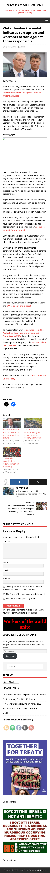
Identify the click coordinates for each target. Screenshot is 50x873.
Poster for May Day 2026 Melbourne (19, 699)
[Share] (19, 482)
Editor (22, 47)
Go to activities (9, 801)
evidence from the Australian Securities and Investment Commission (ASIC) (23, 333)
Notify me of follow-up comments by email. (25, 594)
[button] (46, 20)
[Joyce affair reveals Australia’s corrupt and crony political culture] (12, 423)
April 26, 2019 (10, 47)
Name (5, 562)
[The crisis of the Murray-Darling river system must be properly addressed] (33, 423)
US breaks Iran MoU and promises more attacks (24, 694)
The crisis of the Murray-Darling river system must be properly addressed (33, 433)
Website (6, 578)
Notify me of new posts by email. (21, 598)
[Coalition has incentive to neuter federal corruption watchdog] (12, 452)
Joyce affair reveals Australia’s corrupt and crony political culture (11, 433)
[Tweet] (38, 482)
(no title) (6, 713)
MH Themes (41, 870)
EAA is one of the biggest (19, 306)
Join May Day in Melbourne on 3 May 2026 (22, 704)
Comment (7, 541)
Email (5, 570)
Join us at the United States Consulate (20, 708)
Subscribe (10, 656)
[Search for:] (25, 666)
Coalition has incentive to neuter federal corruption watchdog (11, 462)
